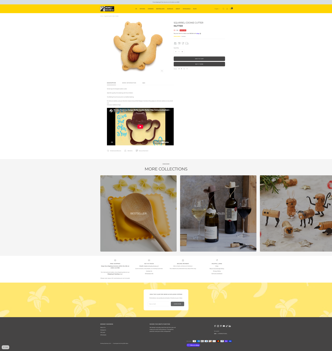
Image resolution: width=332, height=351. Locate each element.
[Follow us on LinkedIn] (230, 326)
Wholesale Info (149, 273)
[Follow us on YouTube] (224, 326)
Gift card (102, 332)
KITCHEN (142, 8)
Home (101, 16)
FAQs (216, 266)
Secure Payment (143, 150)
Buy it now (199, 64)
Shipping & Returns (115, 150)
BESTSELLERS (160, 8)
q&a (143, 83)
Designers (103, 330)
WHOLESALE (186, 8)
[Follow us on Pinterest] (221, 326)
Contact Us (149, 271)
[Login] (227, 9)
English (216, 8)
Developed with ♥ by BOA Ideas (120, 343)
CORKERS (150, 8)
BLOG (195, 8)
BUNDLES (170, 8)
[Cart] (231, 9)
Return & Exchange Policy (217, 268)
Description (111, 83)
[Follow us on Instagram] (218, 326)
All (136, 8)
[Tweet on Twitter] (184, 68)
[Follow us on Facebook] (215, 326)
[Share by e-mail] (187, 68)
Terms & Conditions (216, 273)
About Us (102, 327)
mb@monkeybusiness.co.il (151, 266)
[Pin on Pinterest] (181, 68)
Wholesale (103, 335)
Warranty (130, 150)
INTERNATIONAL (222, 333)
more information (129, 83)
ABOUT (178, 8)
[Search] (223, 9)
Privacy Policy (217, 271)
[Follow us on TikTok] (227, 326)
